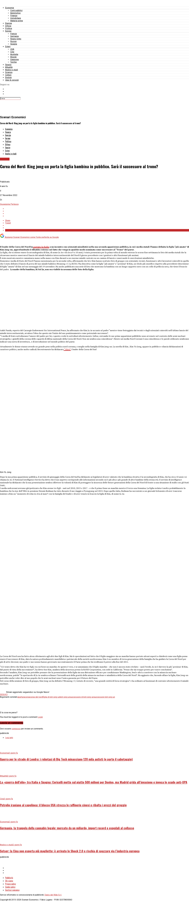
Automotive (15, 13)
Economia (9, 8)
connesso (16, 728)
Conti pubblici (16, 10)
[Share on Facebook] (97, 208)
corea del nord (36, 697)
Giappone (14, 59)
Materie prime (16, 21)
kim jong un (65, 697)
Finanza (13, 15)
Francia (13, 33)
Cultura (8, 75)
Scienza (8, 72)
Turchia (13, 62)
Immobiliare (15, 18)
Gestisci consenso (12, 890)
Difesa (8, 26)
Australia (14, 54)
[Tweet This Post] (97, 211)
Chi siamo (9, 880)
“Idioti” (67, 349)
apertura (21, 697)
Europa (8, 31)
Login (40, 717)
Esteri (7, 46)
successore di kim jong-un (82, 697)
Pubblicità (9, 877)
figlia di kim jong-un (51, 697)
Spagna (13, 44)
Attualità (8, 67)
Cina (12, 52)
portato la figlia (41, 246)
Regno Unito (15, 39)
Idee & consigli (12, 80)
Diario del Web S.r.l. (53, 895)
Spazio (8, 64)
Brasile (13, 57)
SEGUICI (4, 694)
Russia (13, 41)
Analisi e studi (11, 70)
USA (12, 49)
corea (27, 697)
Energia (8, 23)
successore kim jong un (104, 697)
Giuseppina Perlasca (9, 204)
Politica (8, 28)
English (8, 77)
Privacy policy (10, 883)
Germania (14, 36)
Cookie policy (10, 886)
